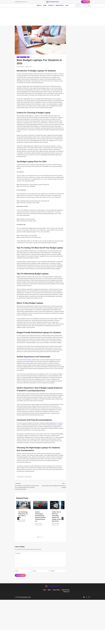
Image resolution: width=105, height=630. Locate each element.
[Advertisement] (52, 16)
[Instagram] (89, 597)
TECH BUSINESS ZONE (25, 597)
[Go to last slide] (18, 518)
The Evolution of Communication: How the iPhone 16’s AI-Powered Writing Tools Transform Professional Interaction (27, 486)
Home (66, 5)
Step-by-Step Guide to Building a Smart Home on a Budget (54, 485)
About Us (39, 5)
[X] (86, 597)
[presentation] (23, 505)
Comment (18, 553)
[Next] (62, 518)
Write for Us (66, 591)
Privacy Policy (56, 589)
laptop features (28, 476)
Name (17, 570)
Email (34, 570)
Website (52, 570)
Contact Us (85, 1)
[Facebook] (84, 597)
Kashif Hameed (21, 66)
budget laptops (27, 359)
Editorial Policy (59, 5)
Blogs (44, 5)
